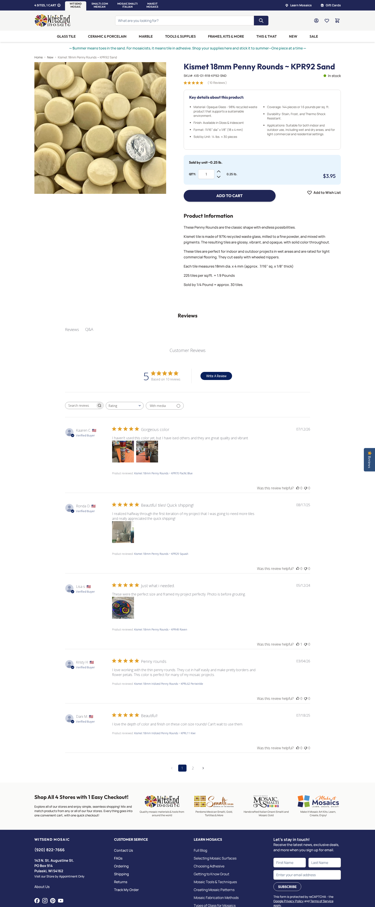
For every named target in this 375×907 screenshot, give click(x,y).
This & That (266, 36)
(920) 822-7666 (49, 849)
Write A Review (216, 376)
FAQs (118, 858)
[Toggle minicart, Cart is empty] (337, 20)
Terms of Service (321, 901)
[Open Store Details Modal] (59, 5)
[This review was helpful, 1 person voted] (297, 644)
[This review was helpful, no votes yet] (297, 488)
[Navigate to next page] (203, 768)
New (293, 36)
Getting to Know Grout (211, 874)
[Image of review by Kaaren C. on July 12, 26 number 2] (147, 451)
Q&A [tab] (89, 329)
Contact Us (123, 850)
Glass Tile (66, 36)
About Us (41, 886)
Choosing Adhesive (209, 866)
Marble (146, 36)
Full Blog (200, 850)
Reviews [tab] (72, 329)
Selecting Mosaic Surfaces (215, 858)
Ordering (121, 866)
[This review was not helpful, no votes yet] (305, 488)
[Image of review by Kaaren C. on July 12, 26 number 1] (123, 451)
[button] (75, 5)
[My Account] (316, 20)
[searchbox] (80, 405)
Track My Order (126, 889)
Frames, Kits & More (226, 36)
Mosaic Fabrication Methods (216, 897)
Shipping (121, 874)
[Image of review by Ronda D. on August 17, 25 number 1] (123, 532)
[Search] (261, 20)
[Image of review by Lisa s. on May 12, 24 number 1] (123, 608)
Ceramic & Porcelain (107, 36)
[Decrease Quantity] (218, 176)
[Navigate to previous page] (172, 768)
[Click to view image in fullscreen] (100, 128)
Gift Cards (333, 5)
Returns (120, 881)
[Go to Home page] (52, 21)
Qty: (192, 174)
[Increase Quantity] (218, 171)
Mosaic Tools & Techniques (215, 881)
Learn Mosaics (301, 5)
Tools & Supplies (180, 36)
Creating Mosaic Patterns (214, 889)
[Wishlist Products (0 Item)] (326, 20)
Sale (314, 36)
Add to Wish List (327, 192)
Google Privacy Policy (288, 901)
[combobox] (125, 406)
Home (38, 57)
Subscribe (287, 886)
